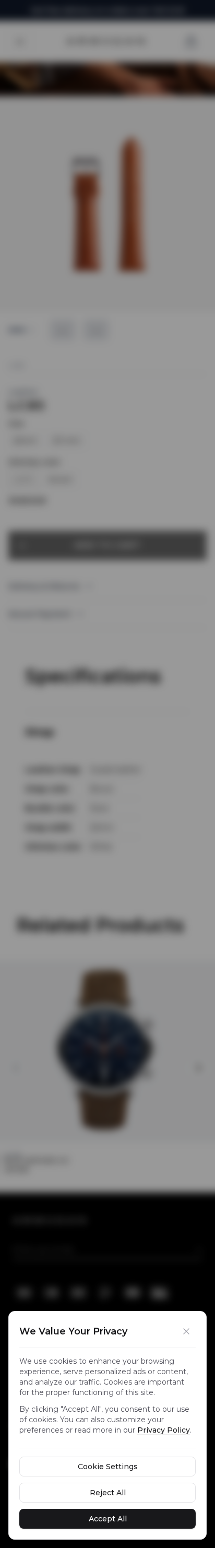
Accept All (108, 1518)
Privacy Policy (163, 1430)
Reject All (108, 1492)
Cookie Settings (108, 1466)
